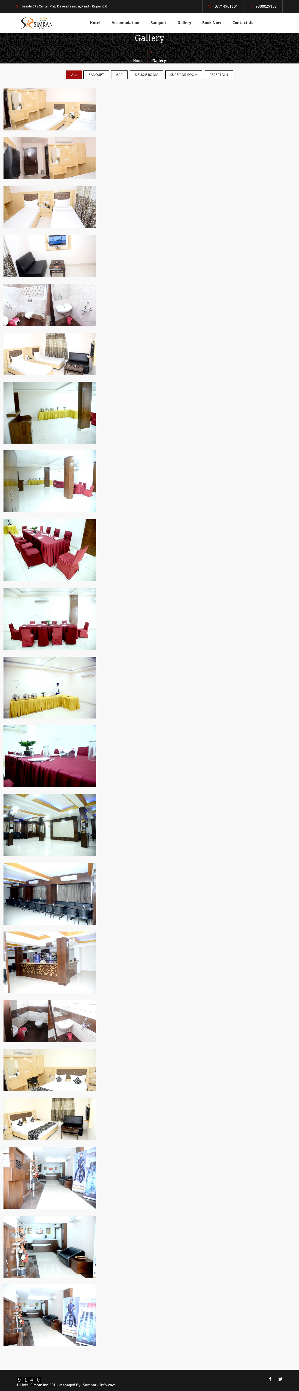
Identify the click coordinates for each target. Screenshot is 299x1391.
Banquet (158, 22)
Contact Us (242, 22)
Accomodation (125, 22)
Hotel (95, 22)
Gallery (184, 22)
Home (138, 60)
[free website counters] (29, 1379)
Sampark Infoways (99, 1385)
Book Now (211, 22)
